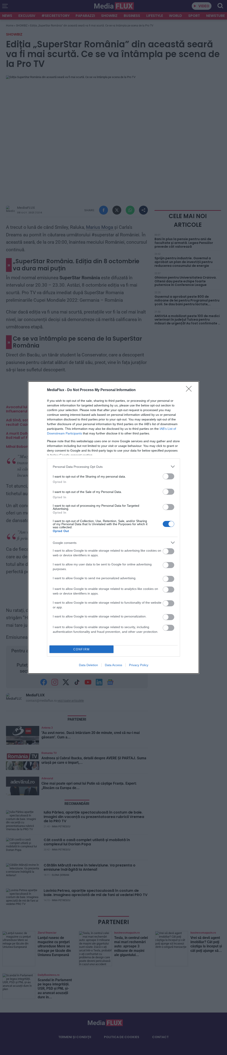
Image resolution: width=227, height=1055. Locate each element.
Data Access (113, 665)
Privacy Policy (138, 665)
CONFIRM (81, 649)
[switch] (168, 476)
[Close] (190, 390)
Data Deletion (88, 665)
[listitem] (113, 466)
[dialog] (113, 527)
